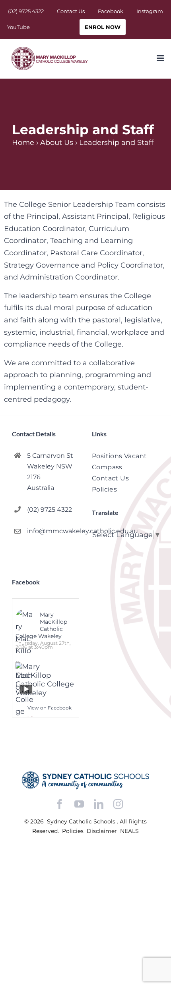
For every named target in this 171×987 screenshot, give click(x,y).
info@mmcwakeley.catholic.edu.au (53, 531)
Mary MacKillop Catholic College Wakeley (41, 625)
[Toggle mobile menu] (161, 58)
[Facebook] (59, 804)
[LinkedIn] (98, 804)
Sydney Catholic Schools (82, 821)
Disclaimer (103, 831)
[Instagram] (118, 804)
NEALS (129, 831)
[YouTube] (79, 804)
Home (23, 142)
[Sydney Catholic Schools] (85, 780)
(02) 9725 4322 (49, 509)
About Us (56, 142)
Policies (73, 831)
